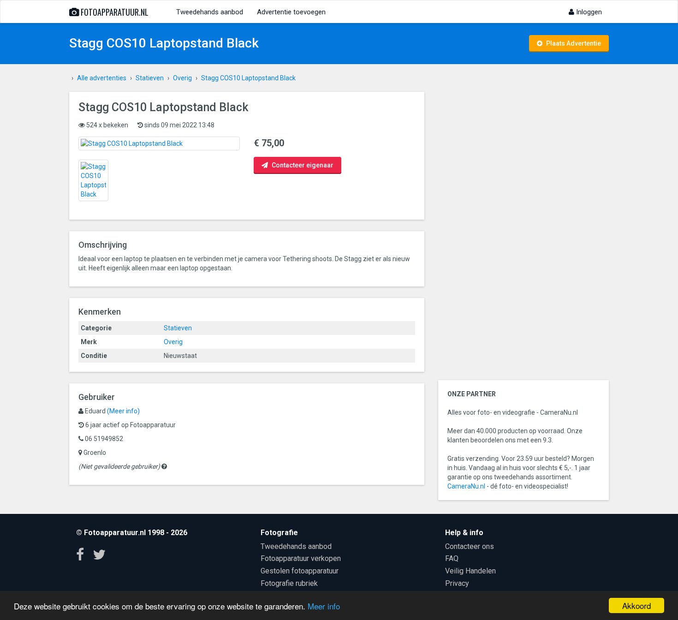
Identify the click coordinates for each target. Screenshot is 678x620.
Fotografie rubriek (289, 583)
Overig (173, 342)
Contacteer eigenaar (301, 165)
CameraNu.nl (466, 486)
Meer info (324, 606)
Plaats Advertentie (573, 43)
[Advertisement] (523, 230)
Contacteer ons (469, 546)
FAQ (451, 558)
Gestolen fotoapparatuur (300, 570)
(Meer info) (123, 411)
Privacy (457, 583)
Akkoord (636, 605)
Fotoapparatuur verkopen (301, 558)
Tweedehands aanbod (209, 12)
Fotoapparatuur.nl (114, 12)
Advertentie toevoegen (291, 12)
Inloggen (588, 12)
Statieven (178, 328)
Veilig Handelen (470, 570)
